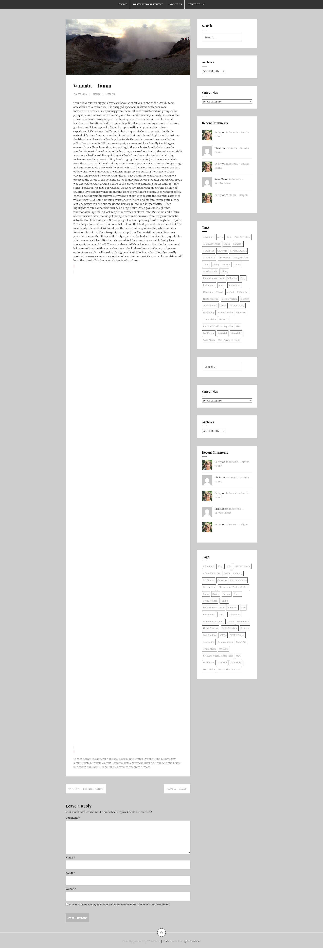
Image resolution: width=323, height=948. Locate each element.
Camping (238, 243)
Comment (73, 817)
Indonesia (232, 278)
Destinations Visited (148, 4)
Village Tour (106, 766)
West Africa (209, 339)
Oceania (111, 93)
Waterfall (222, 333)
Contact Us (196, 4)
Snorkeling (147, 762)
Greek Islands (210, 271)
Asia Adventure (242, 236)
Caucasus (222, 250)
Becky (96, 93)
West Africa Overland (229, 339)
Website (71, 888)
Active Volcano (92, 758)
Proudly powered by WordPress (141, 941)
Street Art (241, 312)
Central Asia (209, 257)
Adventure (208, 236)
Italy (243, 278)
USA (238, 326)
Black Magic (126, 758)
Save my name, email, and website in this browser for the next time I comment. (118, 904)
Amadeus (177, 941)
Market (230, 291)
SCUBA (223, 305)
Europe (226, 264)
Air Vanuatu (110, 758)
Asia (229, 236)
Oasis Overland (230, 298)
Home (123, 4)
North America (210, 298)
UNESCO (223, 319)
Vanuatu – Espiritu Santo (85, 789)
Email (70, 873)
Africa (220, 236)
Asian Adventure (211, 243)
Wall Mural (208, 333)
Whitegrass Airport (138, 766)
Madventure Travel (213, 291)
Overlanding (209, 305)
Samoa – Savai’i (177, 789)
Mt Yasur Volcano (101, 762)
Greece (237, 264)
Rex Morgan (131, 762)
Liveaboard (209, 285)
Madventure (234, 285)
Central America (238, 250)
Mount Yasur (81, 762)
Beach (227, 243)
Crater (138, 758)
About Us (175, 4)
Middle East (243, 291)
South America (225, 312)
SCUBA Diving (237, 305)
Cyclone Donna (153, 758)
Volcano (120, 766)
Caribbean (208, 250)
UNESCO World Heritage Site (218, 326)
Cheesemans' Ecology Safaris (233, 257)
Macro (222, 285)
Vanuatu (92, 766)
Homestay (169, 758)
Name (70, 857)
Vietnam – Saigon (237, 195)
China (206, 264)
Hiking (224, 271)
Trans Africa (209, 319)
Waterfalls (236, 333)
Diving (215, 264)
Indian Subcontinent (213, 278)
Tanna (159, 762)
